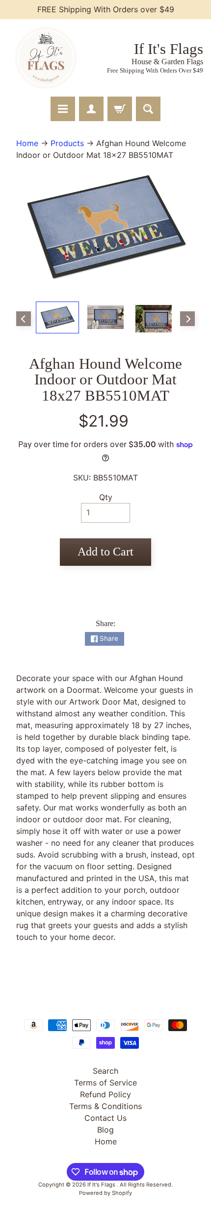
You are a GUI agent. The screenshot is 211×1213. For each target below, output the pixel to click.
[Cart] (119, 109)
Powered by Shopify (105, 1192)
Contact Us (105, 1118)
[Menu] (63, 109)
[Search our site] (148, 109)
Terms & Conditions (105, 1106)
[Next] (187, 318)
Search (105, 1071)
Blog (105, 1130)
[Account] (91, 109)
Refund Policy (105, 1094)
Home (27, 143)
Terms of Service (105, 1082)
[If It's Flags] (44, 58)
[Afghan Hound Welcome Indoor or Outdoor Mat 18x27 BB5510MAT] (57, 317)
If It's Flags (102, 1184)
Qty (105, 497)
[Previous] (23, 318)
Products (67, 143)
